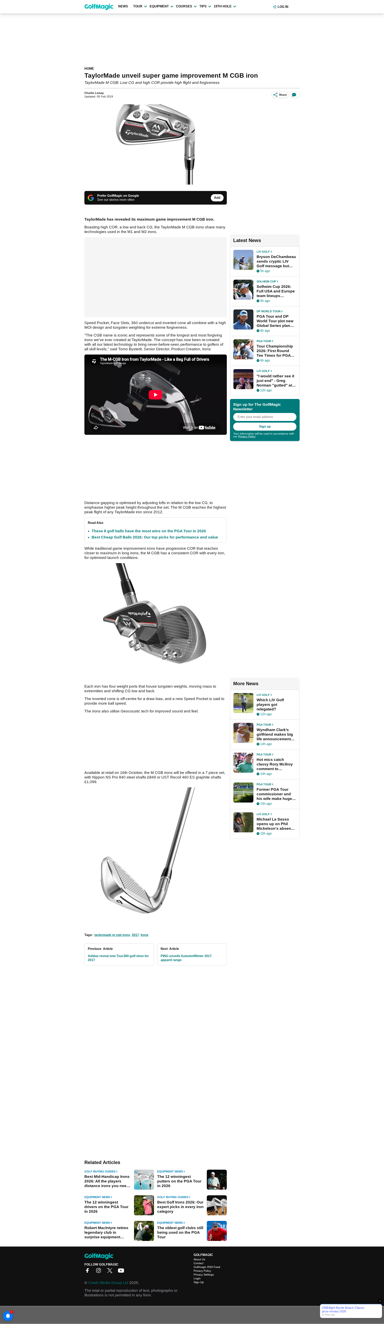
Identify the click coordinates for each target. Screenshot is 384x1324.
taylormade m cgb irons (112, 935)
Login (197, 1278)
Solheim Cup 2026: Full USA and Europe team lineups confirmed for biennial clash (276, 291)
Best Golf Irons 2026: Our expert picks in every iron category (180, 1206)
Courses (184, 6)
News (123, 6)
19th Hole (223, 6)
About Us (199, 1259)
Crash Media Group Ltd (108, 1283)
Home (89, 68)
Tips (203, 6)
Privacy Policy (246, 436)
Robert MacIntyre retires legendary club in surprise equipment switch (106, 1232)
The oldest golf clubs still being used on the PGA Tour (180, 1232)
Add (217, 197)
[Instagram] (100, 1272)
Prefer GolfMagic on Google (118, 195)
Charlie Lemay (94, 92)
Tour (137, 6)
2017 (135, 935)
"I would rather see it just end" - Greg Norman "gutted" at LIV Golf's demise (275, 381)
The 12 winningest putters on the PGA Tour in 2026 (179, 1181)
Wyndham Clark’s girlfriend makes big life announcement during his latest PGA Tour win (276, 734)
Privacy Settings (204, 1274)
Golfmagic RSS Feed (207, 1267)
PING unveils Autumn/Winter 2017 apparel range (186, 958)
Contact (198, 1263)
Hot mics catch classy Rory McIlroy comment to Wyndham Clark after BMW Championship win (276, 764)
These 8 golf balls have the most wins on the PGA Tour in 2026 (149, 531)
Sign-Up (199, 1282)
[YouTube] (122, 1272)
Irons (144, 935)
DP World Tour (269, 311)
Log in (283, 6)
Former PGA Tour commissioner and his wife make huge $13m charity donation (274, 794)
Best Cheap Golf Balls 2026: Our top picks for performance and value (155, 537)
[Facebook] (88, 1272)
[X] (111, 1272)
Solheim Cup (266, 281)
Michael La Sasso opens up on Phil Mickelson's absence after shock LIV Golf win (276, 824)
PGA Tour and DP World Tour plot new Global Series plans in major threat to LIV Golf (276, 321)
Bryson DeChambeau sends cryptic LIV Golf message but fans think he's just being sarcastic (276, 261)
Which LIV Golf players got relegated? (270, 704)
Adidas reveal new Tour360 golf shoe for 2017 (118, 958)
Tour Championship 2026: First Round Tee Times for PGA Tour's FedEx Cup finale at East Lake (275, 351)
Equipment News (170, 1171)
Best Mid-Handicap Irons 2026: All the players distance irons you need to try (107, 1181)
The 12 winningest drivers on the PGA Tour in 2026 (106, 1206)
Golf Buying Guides (99, 1171)
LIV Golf (263, 251)
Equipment (159, 6)
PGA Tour (264, 341)
